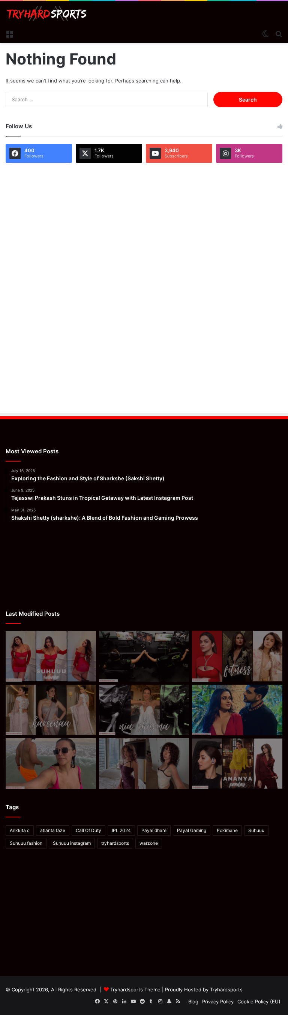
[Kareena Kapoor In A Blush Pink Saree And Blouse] (51, 710)
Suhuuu (256, 830)
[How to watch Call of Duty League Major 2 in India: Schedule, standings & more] (144, 656)
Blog (193, 1002)
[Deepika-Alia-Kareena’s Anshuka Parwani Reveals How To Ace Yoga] (237, 656)
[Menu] (9, 33)
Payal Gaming (191, 830)
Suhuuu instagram (72, 843)
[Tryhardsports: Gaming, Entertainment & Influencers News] (47, 13)
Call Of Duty (88, 830)
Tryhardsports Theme (135, 990)
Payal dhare (153, 830)
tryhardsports (115, 843)
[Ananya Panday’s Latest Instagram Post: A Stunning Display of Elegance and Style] (237, 763)
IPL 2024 (121, 830)
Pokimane (227, 830)
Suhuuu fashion (26, 843)
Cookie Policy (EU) (258, 1002)
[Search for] (278, 33)
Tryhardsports (226, 990)
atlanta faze (52, 830)
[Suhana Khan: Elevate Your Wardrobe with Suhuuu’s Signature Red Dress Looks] (51, 656)
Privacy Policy (218, 1002)
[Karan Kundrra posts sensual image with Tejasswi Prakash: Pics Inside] (237, 710)
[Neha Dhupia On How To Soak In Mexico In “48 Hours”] (51, 763)
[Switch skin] (265, 33)
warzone (149, 843)
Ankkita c (20, 830)
